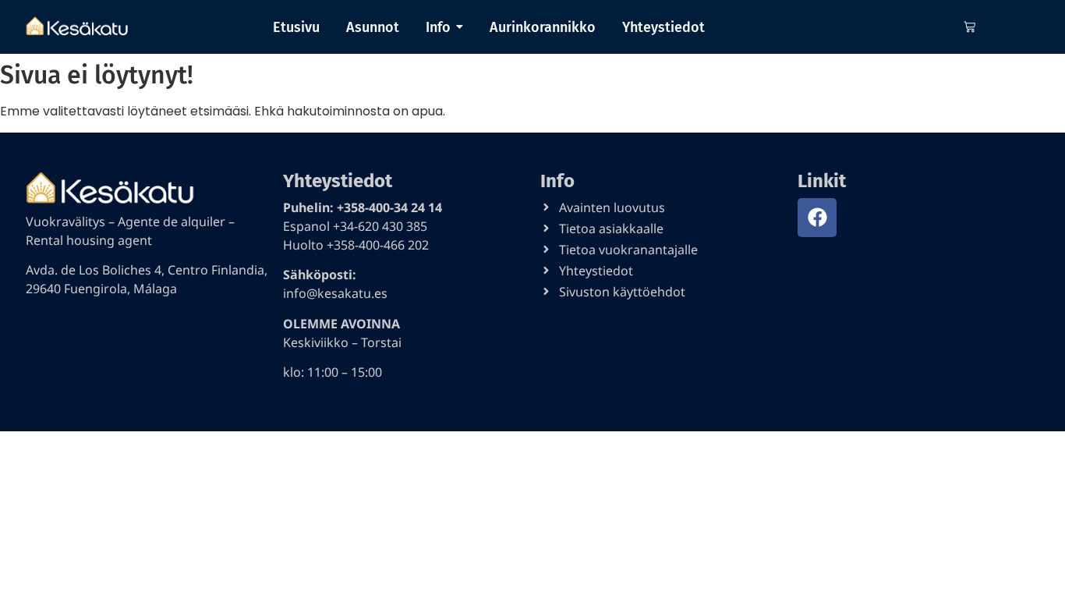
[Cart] (969, 27)
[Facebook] (817, 217)
